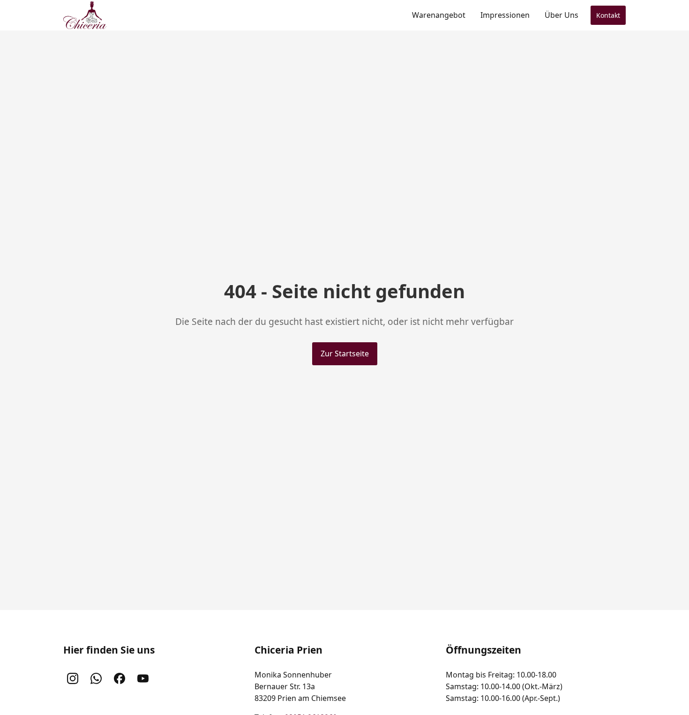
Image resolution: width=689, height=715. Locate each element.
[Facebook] (119, 678)
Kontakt (608, 15)
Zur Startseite (345, 353)
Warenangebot (438, 15)
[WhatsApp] (96, 678)
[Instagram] (72, 678)
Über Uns (561, 15)
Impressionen (505, 15)
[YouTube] (143, 678)
